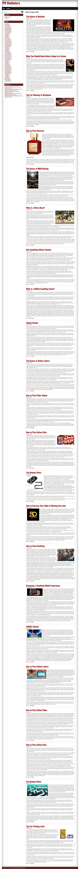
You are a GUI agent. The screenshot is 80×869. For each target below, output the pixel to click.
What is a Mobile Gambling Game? (40, 288)
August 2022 (7, 73)
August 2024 (7, 46)
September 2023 (8, 58)
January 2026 (7, 27)
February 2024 (7, 53)
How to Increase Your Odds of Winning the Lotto (46, 505)
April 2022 (7, 77)
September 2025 (8, 31)
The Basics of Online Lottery (38, 360)
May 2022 (6, 76)
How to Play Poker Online (36, 395)
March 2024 (7, 52)
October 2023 (7, 57)
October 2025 (7, 30)
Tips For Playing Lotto (35, 826)
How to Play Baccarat (35, 130)
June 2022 (7, 75)
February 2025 (7, 39)
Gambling (8, 8)
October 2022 (7, 71)
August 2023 (7, 59)
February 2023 (7, 66)
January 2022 (7, 81)
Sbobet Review (32, 322)
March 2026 (7, 25)
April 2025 (7, 37)
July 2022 (6, 74)
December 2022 (7, 68)
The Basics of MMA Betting (37, 168)
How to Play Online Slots (36, 432)
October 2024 (7, 44)
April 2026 (7, 24)
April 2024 (7, 50)
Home (4, 8)
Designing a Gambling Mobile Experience (43, 585)
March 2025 (7, 38)
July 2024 (6, 47)
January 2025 (7, 40)
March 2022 (7, 78)
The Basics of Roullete (35, 16)
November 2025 (7, 29)
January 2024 (7, 54)
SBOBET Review (32, 626)
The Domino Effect (33, 472)
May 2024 (6, 49)
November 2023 (7, 56)
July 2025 (6, 34)
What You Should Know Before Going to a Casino (46, 56)
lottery (6, 18)
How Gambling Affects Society (38, 249)
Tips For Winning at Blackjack (38, 94)
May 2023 (6, 63)
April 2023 (7, 64)
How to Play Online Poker (36, 710)
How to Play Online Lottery (37, 666)
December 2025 (7, 28)
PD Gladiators (11, 3)
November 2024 (7, 43)
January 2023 (7, 67)
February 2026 (7, 26)
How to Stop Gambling (35, 545)
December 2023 (7, 55)
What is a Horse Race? (35, 207)
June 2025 (7, 35)
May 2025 (6, 36)
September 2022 (8, 72)
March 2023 (7, 65)
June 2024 (7, 48)
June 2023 (7, 62)
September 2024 (8, 45)
